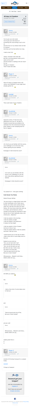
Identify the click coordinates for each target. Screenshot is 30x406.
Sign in (3, 3)
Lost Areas (20, 7)
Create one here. (15, 391)
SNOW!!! (6, 364)
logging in (15, 386)
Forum (14, 7)
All (9, 11)
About (26, 7)
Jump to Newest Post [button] (9, 21)
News (3, 7)
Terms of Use (15, 402)
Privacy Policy (26, 401)
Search (19, 11)
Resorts (9, 7)
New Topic (14, 11)
